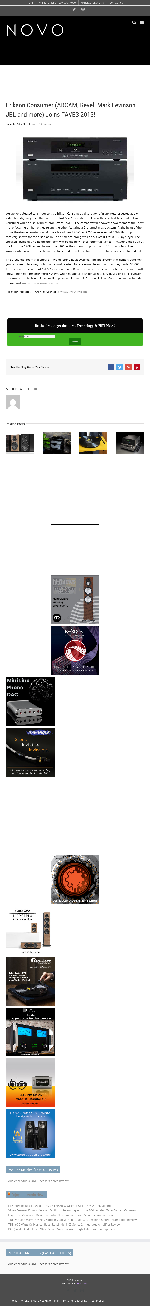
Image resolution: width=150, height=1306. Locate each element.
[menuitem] (30, 2)
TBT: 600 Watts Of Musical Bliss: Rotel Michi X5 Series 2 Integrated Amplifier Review (64, 1224)
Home (34, 124)
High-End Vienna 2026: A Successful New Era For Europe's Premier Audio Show (60, 1215)
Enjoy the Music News (28, 1194)
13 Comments (46, 124)
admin (35, 389)
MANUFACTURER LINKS (75, 1300)
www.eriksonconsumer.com (40, 283)
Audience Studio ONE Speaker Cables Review (38, 1181)
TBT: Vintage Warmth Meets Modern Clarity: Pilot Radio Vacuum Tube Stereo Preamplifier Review (72, 1220)
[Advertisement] (77, 50)
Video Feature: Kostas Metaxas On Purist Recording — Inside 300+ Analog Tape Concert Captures (72, 1210)
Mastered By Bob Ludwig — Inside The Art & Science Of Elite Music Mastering (59, 1206)
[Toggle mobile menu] (142, 22)
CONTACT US (97, 1300)
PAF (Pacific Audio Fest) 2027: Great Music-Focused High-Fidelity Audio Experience (62, 1229)
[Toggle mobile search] (134, 22)
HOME (14, 1300)
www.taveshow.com (73, 292)
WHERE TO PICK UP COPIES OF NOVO (40, 1300)
